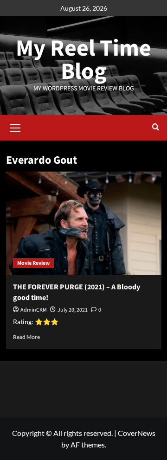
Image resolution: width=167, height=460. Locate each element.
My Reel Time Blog (83, 60)
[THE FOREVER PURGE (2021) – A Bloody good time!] (83, 223)
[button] (15, 126)
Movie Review (33, 263)
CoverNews (136, 432)
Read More (26, 336)
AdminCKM (33, 310)
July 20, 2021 (73, 310)
